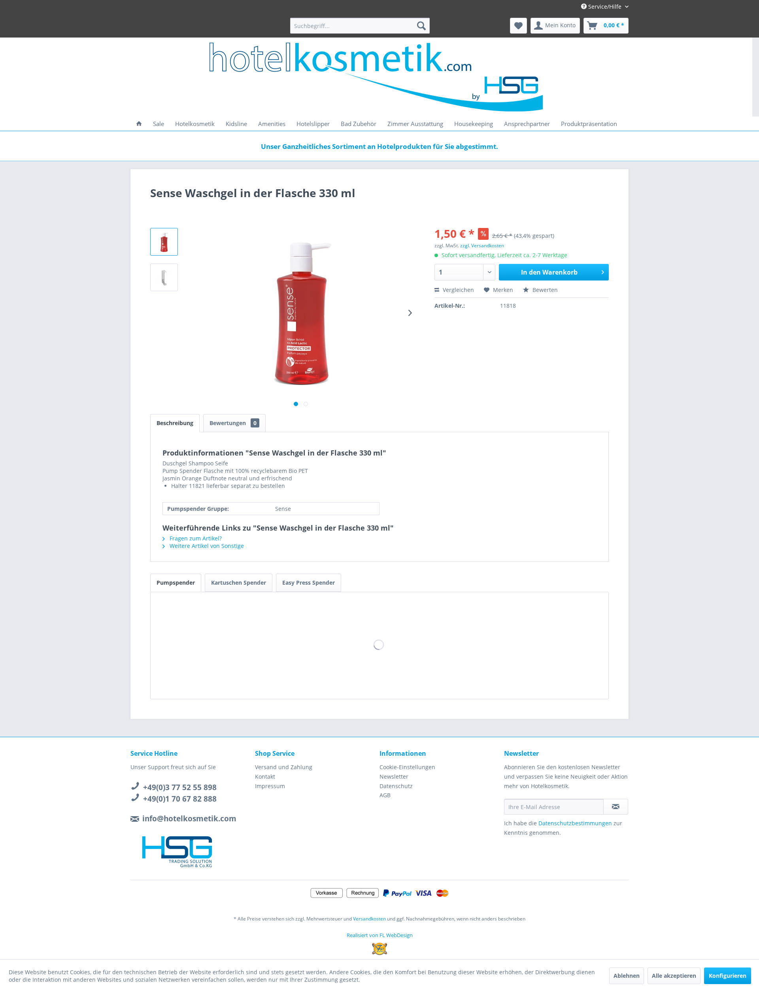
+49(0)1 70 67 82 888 (180, 799)
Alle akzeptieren (674, 975)
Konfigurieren (727, 975)
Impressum (270, 786)
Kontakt (265, 776)
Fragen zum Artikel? (195, 538)
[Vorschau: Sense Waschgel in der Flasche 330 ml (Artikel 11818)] (164, 242)
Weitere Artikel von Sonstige (206, 546)
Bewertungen (233, 423)
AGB (385, 795)
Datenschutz (396, 786)
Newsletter (394, 776)
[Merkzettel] (518, 26)
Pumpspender (176, 582)
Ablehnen (627, 975)
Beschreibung (175, 423)
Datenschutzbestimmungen (575, 823)
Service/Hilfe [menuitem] (605, 6)
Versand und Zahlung (283, 767)
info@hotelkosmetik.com (189, 818)
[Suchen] (421, 26)
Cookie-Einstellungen (407, 767)
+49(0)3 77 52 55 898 (180, 787)
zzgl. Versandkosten (482, 245)
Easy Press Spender (308, 582)
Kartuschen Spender (238, 582)
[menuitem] (360, 26)
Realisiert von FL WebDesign (380, 935)
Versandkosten (369, 918)
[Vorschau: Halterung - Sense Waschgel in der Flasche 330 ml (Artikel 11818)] (164, 277)
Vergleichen (457, 290)
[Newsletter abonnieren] (615, 807)
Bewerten (544, 290)
